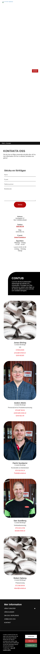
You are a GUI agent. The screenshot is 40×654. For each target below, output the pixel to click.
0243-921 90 (20, 226)
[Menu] (35, 70)
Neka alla (31, 641)
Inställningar (31, 636)
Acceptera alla (31, 645)
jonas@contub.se (20, 237)
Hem (3, 143)
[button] (35, 608)
